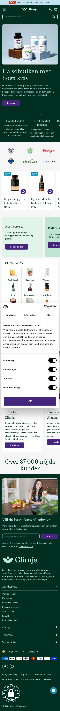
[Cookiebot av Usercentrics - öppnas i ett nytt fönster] (44, 307)
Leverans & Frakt (10, 679)
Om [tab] (49, 315)
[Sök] (53, 16)
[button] (11, 693)
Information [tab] (30, 315)
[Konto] (50, 9)
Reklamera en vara (42, 674)
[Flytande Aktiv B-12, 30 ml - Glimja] (41, 183)
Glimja (13, 706)
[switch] (52, 369)
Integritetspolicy (9, 674)
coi (26, 706)
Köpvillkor (25, 674)
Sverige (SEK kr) (13, 651)
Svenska (31, 651)
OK (30, 401)
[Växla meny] (4, 9)
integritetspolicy (26, 546)
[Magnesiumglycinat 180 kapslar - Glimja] (15, 183)
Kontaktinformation (30, 679)
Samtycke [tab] (11, 315)
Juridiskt (47, 679)
